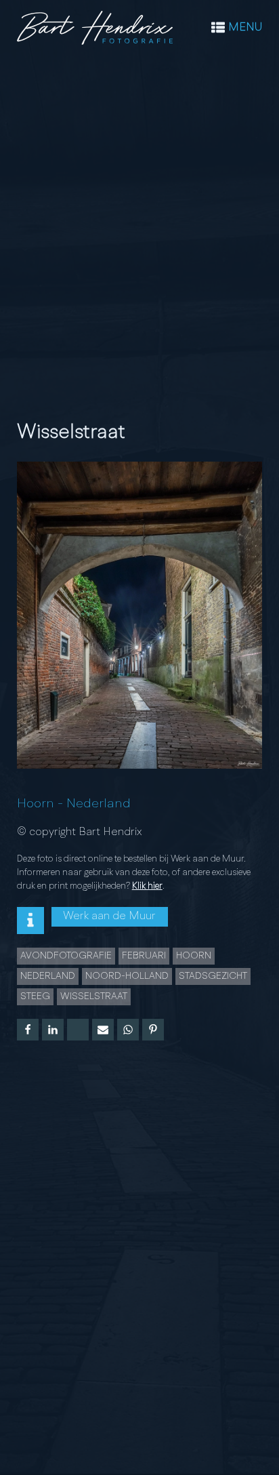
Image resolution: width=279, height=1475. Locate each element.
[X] (78, 1029)
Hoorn (35, 804)
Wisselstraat (93, 996)
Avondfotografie (66, 956)
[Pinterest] (153, 1029)
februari (144, 956)
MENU (245, 27)
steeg (35, 996)
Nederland (98, 804)
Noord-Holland (127, 976)
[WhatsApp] (128, 1029)
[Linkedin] (53, 1029)
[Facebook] (28, 1029)
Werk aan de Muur (109, 916)
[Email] (103, 1029)
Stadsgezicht (213, 976)
